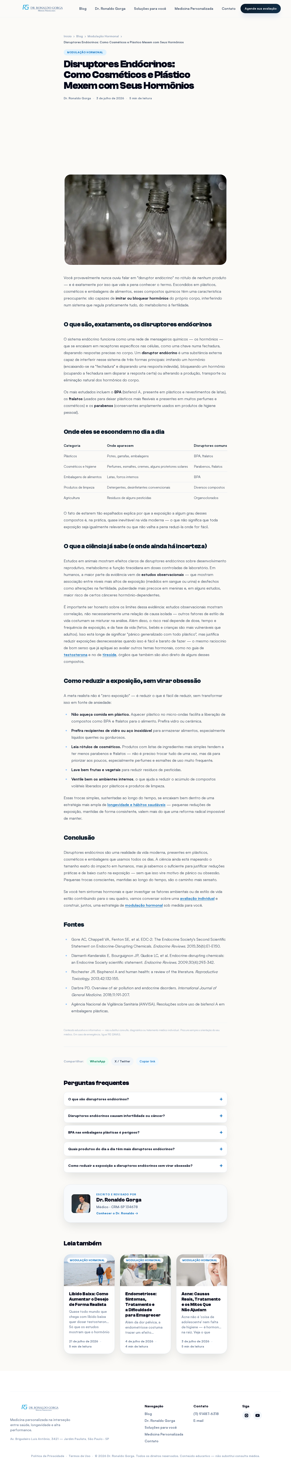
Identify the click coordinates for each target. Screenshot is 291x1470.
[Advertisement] (145, 137)
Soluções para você (150, 8)
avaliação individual (197, 898)
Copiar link (147, 1061)
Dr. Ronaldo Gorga (110, 8)
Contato (229, 8)
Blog (82, 8)
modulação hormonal (144, 905)
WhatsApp (97, 1061)
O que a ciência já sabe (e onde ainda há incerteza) (135, 546)
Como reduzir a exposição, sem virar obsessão (132, 681)
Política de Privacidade (47, 1456)
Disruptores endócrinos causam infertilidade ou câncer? (145, 1115)
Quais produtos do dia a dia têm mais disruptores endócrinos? (145, 1148)
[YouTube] (257, 1415)
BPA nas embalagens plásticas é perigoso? (145, 1132)
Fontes (74, 924)
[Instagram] (246, 1415)
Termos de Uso (79, 1456)
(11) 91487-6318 (206, 1414)
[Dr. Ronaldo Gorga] (42, 8)
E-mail (198, 1420)
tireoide (109, 654)
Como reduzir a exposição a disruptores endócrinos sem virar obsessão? (145, 1165)
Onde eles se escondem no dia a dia (114, 432)
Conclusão (79, 837)
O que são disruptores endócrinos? (145, 1099)
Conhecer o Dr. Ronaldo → (117, 1213)
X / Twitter (122, 1061)
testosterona (75, 654)
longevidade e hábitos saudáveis (136, 804)
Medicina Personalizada (194, 8)
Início (68, 36)
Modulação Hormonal (103, 36)
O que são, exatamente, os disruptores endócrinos (138, 324)
